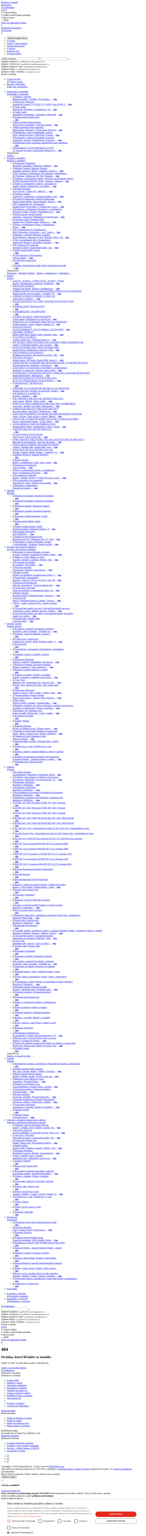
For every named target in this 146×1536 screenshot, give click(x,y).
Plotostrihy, (30, 780)
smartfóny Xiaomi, (47, 171)
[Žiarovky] (18, 1232)
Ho (55, 1046)
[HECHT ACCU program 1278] (28, 854)
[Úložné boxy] (20, 1283)
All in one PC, (19, 191)
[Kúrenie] (18, 1094)
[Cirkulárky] (19, 895)
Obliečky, (26, 1194)
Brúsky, (34, 1071)
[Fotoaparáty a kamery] (24, 137)
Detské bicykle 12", (40, 539)
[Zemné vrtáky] (20, 946)
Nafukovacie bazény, (22, 288)
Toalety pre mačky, (21, 616)
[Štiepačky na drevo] (23, 900)
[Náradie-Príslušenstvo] (24, 1099)
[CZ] (8, 1459)
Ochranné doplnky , (22, 759)
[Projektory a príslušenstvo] (26, 209)
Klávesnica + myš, (38, 232)
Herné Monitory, (20, 237)
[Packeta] (8, 1456)
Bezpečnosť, (28, 585)
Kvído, (43, 421)
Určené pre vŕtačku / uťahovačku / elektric (32, 1102)
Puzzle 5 (53, 360)
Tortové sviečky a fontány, (25, 703)
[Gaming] (18, 194)
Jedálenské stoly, (20, 1158)
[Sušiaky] (18, 721)
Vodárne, (44, 933)
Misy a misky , (36, 693)
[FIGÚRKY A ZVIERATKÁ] (27, 368)
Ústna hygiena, (20, 467)
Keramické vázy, (34, 682)
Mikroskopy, (38, 375)
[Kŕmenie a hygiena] (23, 552)
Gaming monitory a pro (47, 196)
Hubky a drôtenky (47, 733)
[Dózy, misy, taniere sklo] (25, 685)
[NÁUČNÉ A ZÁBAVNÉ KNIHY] (30, 419)
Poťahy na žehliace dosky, (25, 728)
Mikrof (52, 416)
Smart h (51, 201)
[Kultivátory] (19, 787)
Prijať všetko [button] (116, 1514)
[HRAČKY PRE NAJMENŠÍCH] (29, 403)
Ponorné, (36, 933)
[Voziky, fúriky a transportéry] (27, 976)
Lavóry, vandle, (46, 713)
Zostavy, (17, 1127)
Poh (53, 693)
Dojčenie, (26, 554)
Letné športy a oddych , (23, 299)
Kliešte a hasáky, (28, 1076)
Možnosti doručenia (10, 1436)
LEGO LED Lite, (33, 437)
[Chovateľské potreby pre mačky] (28, 613)
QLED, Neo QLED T (55, 104)
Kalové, (53, 933)
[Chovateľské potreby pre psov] (28, 608)
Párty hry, (44, 350)
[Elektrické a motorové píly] (26, 797)
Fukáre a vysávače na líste (19, 1056)
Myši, (15, 232)
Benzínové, (33, 774)
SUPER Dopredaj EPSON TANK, (29, 181)
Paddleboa (49, 283)
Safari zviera (50, 370)
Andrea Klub (13, 1380)
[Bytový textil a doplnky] (25, 1273)
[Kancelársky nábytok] (24, 1171)
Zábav (49, 421)
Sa (49, 109)
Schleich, (39, 370)
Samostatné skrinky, (42, 1138)
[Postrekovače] (20, 997)
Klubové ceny (13, 51)
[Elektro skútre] (20, 521)
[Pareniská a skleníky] (23, 956)
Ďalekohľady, (39, 140)
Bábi (55, 334)
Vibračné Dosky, (31, 1081)
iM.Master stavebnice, (23, 355)
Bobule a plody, (46, 641)
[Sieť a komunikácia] (23, 240)
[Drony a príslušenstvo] (24, 224)
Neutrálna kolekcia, (29, 600)
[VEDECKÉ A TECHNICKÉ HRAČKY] (33, 373)
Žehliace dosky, (44, 728)
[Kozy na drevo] (21, 910)
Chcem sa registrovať (10, 1491)
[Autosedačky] (20, 577)
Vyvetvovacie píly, (44, 780)
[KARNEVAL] (20, 393)
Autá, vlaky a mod (42, 462)
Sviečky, (17, 677)
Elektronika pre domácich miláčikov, (29, 938)
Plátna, (26, 212)
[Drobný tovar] (20, 1084)
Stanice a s (45, 222)
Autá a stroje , (19, 401)
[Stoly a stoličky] (21, 1156)
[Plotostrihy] (19, 782)
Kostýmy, (17, 396)
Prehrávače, (18, 109)
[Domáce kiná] (20, 117)
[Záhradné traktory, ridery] (25, 971)
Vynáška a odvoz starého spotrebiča (23, 1445)
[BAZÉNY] (19, 286)
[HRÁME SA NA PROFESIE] (27, 388)
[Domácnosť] (19, 465)
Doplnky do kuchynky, (40, 391)
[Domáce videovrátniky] (24, 1258)
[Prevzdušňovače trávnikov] (26, 792)
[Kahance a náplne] (22, 670)
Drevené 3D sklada (46, 442)
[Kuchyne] (18, 1130)
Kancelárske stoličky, (22, 1173)
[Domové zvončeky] (23, 1253)
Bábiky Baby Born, (22, 334)
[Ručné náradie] (20, 1074)
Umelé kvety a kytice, (23, 641)
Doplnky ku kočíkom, (23, 575)
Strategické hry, (20, 350)
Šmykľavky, (18, 1046)
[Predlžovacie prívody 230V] (26, 1243)
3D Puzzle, (31, 360)
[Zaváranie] (18, 716)
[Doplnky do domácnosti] (25, 756)
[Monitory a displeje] (23, 235)
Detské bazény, (41, 887)
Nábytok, (17, 585)
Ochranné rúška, (20, 1092)
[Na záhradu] (19, 475)
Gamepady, (27, 217)
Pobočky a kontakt (9, 2)
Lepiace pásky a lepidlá (41, 1086)
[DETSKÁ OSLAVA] (23, 450)
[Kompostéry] (20, 925)
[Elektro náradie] (21, 1069)
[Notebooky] (19, 163)
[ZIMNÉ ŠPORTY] (22, 455)
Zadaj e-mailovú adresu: (12, 1498)
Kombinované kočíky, (43, 575)
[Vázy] (16, 680)
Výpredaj (11, 41)
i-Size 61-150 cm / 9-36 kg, (34, 580)
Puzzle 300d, (43, 360)
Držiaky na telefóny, (44, 1107)
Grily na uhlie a (43, 943)
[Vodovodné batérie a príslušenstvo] (29, 1278)
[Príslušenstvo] (20, 1033)
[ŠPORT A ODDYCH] (24, 296)
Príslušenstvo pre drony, (30, 473)
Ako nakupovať (14, 1398)
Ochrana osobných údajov (19, 1393)
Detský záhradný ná (45, 324)
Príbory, (47, 693)
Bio (50, 560)
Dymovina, (18, 1097)
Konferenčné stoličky (42, 1173)
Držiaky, (34, 212)
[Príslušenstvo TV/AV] (24, 148)
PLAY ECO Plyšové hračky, (26, 380)
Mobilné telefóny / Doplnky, (26, 99)
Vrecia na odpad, (20, 739)
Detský (54, 391)
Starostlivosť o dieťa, (22, 483)
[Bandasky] (18, 1028)
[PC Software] (20, 245)
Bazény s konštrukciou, (43, 288)
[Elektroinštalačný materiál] (26, 1263)
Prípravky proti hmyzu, (35, 570)
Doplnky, (26, 396)
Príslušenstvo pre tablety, (39, 186)
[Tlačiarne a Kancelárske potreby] (28, 178)
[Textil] (17, 598)
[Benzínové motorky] (23, 511)
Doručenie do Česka (16, 1451)
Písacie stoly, (26, 1143)
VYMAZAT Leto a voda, (48, 478)
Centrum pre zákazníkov (18, 1406)
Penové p (49, 595)
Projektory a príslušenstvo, (36, 109)
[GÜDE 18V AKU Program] (26, 808)
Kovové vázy (48, 682)
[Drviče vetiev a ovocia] (24, 1038)
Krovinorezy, (19, 780)
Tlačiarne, (49, 181)
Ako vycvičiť (45, 345)
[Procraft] (18, 874)
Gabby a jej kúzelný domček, (26, 345)
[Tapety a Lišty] (20, 1207)
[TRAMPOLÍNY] (22, 311)
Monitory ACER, (36, 237)
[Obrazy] (17, 1202)
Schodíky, (47, 293)
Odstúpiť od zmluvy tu (17, 1390)
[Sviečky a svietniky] (23, 675)
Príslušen (49, 176)
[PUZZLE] (18, 357)
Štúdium (47, 166)
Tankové (58, 181)
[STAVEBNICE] (21, 352)
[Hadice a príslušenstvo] (24, 1002)
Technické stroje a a (41, 340)
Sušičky (11, 155)
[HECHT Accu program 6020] (27, 843)
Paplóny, (51, 1194)
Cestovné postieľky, (22, 590)
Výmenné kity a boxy (48, 207)
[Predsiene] (18, 1150)
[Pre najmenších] (21, 480)
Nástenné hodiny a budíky (43, 759)
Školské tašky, (28, 447)
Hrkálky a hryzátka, (33, 406)
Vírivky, (32, 478)
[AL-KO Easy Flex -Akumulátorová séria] (32, 828)
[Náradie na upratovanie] (24, 731)
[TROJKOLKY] (21, 383)
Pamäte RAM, (19, 207)
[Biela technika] (20, 122)
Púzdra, (24, 186)
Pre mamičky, (19, 565)
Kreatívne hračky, (21, 595)
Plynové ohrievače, (41, 1097)
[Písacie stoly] (20, 1166)
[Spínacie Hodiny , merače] (26, 1248)
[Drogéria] (18, 567)
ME (56, 355)
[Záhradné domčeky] (23, 1012)
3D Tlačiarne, (19, 176)
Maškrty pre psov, (40, 611)
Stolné (48, 1240)
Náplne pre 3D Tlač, (35, 176)
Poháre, (32, 452)
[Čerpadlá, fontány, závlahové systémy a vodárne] (36, 930)
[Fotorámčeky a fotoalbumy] (26, 649)
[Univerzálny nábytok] (23, 1181)
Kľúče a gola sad (44, 1076)
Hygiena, (17, 554)
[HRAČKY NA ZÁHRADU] (27, 322)
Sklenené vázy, (20, 682)
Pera (49, 447)
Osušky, (34, 1194)
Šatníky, (47, 1148)
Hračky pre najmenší (41, 483)
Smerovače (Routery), (23, 242)
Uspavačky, (18, 406)
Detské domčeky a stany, (24, 324)
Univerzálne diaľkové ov (44, 150)
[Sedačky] (18, 1161)
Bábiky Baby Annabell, (42, 334)
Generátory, (18, 1081)
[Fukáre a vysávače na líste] (26, 905)
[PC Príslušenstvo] (22, 230)
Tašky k (50, 232)
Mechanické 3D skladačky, (25, 442)
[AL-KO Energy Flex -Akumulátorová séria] (33, 833)
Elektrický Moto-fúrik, (23, 918)
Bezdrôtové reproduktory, (24, 114)
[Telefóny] (18, 97)
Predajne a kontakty (16, 1403)
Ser (52, 1127)
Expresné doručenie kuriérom (20, 1443)
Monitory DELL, (52, 237)
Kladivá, (17, 1076)
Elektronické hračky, (22, 375)
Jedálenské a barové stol (39, 1158)
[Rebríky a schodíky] (23, 1017)
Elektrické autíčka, (21, 529)
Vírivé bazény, (19, 319)
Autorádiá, (30, 1107)
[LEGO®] (18, 327)
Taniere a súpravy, (21, 693)
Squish (56, 426)
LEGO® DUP (57, 329)
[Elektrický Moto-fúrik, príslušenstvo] (30, 915)
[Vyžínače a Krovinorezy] (25, 777)
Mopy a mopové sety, (29, 733)
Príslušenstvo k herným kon (45, 217)
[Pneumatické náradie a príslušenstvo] (30, 1063)
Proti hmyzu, (40, 1230)
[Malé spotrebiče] (21, 127)
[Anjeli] (17, 644)
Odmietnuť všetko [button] (116, 1521)
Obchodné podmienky (17, 1385)
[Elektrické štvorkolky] (24, 496)
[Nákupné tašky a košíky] (25, 741)
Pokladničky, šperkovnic (42, 662)
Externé (49, 135)
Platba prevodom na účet (18, 1423)
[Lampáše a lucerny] (22, 654)
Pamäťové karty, (26, 135)
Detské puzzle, (19, 360)
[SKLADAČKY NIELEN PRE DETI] (31, 439)
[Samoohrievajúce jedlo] (24, 1222)
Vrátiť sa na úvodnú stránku (13, 1368)
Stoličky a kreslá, (43, 1127)
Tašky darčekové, (39, 667)
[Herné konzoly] (21, 214)
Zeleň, (36, 641)
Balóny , (40, 452)
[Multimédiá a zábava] (23, 132)
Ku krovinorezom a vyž (45, 1035)
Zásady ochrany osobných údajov (27, 1516)
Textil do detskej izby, (44, 585)
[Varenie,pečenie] (21, 695)
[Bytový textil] (20, 1191)
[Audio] (17, 112)
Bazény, (16, 283)
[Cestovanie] (19, 588)
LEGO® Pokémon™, (23, 329)
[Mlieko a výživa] (21, 557)
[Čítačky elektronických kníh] (27, 265)
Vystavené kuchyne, (40, 1133)
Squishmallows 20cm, (23, 426)
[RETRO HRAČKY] (23, 429)
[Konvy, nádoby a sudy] (24, 1023)
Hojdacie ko (45, 411)
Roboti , (30, 401)
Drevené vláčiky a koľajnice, (26, 411)
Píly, (15, 1071)
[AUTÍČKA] (19, 337)
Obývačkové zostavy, (23, 1138)
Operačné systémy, (21, 247)
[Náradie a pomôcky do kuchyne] (28, 705)
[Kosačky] (18, 772)
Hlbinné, (27, 933)
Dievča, (16, 600)
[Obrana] (17, 1115)
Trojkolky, (33, 544)
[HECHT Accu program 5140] (27, 859)
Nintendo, (17, 217)
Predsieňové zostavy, (22, 1153)
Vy (53, 293)
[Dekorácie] (19, 659)
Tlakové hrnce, (40, 698)
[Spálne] (17, 1145)
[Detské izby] (19, 1140)
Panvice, (51, 698)
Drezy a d (54, 1133)
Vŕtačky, (42, 1071)
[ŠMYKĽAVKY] (21, 306)
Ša (52, 590)
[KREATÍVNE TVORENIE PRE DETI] (32, 363)
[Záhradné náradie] (22, 987)
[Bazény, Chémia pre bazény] (27, 884)
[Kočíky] (17, 572)
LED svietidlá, (38, 1240)
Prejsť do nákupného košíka (13, 23)
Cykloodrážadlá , (21, 544)
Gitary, (16, 416)
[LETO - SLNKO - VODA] (26, 281)
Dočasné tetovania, (21, 365)
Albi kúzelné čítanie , (30, 421)
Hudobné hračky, (37, 595)
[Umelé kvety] (20, 639)
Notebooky (12, 273)
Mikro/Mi (51, 114)
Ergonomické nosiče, (41, 590)
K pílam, (30, 1035)
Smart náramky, (40, 201)
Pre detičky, (30, 565)
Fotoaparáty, (18, 140)
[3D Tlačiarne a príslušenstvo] (27, 173)
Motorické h (48, 406)
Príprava (52, 130)
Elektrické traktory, (38, 529)
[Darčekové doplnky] (23, 664)
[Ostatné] (17, 1048)
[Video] (17, 107)
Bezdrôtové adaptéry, (43, 242)
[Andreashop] (7, 7)
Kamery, (28, 140)
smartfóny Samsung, (22, 171)
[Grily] (16, 941)
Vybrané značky (14, 53)
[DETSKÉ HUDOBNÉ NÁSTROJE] (31, 414)
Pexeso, (16, 421)
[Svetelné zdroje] (21, 1237)
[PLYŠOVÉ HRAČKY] (24, 378)
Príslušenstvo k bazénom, (32, 283)
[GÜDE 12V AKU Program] (26, 803)
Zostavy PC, (32, 191)
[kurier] (8, 1461)
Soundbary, (41, 114)
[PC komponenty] (21, 204)
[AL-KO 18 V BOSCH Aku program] (31, 838)
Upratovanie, (19, 570)
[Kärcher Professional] (23, 869)
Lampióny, (50, 452)
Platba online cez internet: (18, 1426)
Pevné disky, (32, 207)
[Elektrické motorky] (23, 506)
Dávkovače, (33, 713)
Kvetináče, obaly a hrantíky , (26, 631)
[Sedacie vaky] (20, 1186)
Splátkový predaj (14, 1383)
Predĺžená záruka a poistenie (19, 1395)
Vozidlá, (24, 478)
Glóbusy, (17, 447)
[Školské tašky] (20, 618)
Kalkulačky (64, 273)
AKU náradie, (23, 1071)
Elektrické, (44, 774)
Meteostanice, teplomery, (24, 130)
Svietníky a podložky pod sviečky (36, 677)
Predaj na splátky (14, 1420)
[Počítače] (18, 189)
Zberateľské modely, (22, 488)
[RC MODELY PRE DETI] (26, 398)
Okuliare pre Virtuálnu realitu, (26, 222)
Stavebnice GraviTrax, (43, 355)
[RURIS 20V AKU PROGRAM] (28, 818)
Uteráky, (42, 1194)
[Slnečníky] (18, 1212)
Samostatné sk (47, 1153)
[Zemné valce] (20, 890)
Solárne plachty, (20, 293)
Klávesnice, (23, 232)
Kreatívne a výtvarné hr (41, 365)
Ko (52, 1138)
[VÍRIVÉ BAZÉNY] (23, 316)
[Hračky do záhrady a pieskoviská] (29, 1043)
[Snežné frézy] (20, 920)
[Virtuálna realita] (21, 219)
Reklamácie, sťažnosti (17, 1388)
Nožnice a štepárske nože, (24, 989)
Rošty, (23, 1148)
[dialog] (73, 1517)
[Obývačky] (19, 1135)
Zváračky (50, 1071)
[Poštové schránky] (22, 1007)
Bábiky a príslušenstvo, (23, 462)
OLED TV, (39, 104)
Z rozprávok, (29, 370)
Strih (48, 938)
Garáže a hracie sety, (22, 340)
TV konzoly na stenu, (23, 150)
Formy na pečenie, (45, 708)
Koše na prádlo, (20, 713)
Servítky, (17, 452)
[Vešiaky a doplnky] (22, 1176)
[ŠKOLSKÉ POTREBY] (25, 444)
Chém (51, 887)
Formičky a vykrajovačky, (25, 708)
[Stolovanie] (19, 690)
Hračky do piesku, (44, 1046)
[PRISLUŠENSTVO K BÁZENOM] (30, 291)
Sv (56, 452)
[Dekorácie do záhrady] (24, 966)
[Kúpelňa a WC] (21, 710)
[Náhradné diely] (21, 762)
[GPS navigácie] (21, 255)
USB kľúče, (40, 135)
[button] (49, 1532)
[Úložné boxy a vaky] (23, 746)
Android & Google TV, (23, 104)
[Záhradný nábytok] (22, 1125)
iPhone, (35, 171)
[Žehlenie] (18, 726)
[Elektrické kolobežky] (24, 501)
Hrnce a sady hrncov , (23, 698)
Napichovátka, (44, 703)
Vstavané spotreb (44, 125)
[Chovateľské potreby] (23, 936)
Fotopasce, (50, 140)
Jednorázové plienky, (40, 554)
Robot (52, 774)
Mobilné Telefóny (27, 273)
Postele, (16, 1143)
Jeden (53, 554)
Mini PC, (42, 191)
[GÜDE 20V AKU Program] (26, 813)
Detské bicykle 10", (22, 539)
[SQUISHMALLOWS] (24, 424)
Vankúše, (17, 1194)
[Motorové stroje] (21, 1079)
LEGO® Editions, (41, 329)
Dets (51, 350)
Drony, (16, 227)
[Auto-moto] (19, 1104)
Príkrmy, (44, 560)
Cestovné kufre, (20, 621)
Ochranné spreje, (20, 1117)
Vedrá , (16, 733)
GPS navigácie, (20, 258)
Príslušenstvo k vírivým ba (38, 319)
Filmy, (16, 135)
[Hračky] (17, 460)
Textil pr (51, 600)
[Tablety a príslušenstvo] (24, 183)
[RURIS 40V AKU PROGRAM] (28, 823)
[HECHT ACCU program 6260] (28, 864)
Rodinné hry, (33, 350)
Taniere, (25, 452)
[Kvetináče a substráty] (24, 629)
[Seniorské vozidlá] (22, 516)
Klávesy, (23, 416)
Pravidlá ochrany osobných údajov (74, 1469)
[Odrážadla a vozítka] (23, 542)
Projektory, (18, 212)
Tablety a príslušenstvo (47, 273)
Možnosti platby (8, 1411)
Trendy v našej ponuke (17, 43)
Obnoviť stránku (9, 1477)
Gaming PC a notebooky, (24, 196)
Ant (50, 247)
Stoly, (32, 1127)
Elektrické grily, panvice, (24, 943)
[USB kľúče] (19, 260)
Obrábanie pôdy (44, 989)
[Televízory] (19, 102)
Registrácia (6, 5)
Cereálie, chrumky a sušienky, (26, 560)
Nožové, (17, 1040)
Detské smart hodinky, (23, 201)
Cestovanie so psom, (22, 611)
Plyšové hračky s (47, 380)
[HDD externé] (20, 250)
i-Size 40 (51, 580)
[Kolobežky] (19, 531)
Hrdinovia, (18, 370)
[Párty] (16, 700)
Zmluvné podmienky (122, 1469)
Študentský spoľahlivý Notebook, (28, 166)
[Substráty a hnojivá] (23, 634)
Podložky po (45, 631)
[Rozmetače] (19, 951)
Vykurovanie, (42, 130)
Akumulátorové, (20, 774)
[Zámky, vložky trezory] (24, 1268)
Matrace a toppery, (35, 1148)
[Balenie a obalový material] (26, 751)
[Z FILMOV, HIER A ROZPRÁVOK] (31, 342)
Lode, (43, 401)
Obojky (52, 611)
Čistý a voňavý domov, (23, 1230)
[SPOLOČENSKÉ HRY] (25, 347)
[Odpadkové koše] (22, 736)
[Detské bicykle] (21, 536)
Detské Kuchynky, (21, 391)
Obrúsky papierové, (22, 667)
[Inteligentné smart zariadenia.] (27, 143)
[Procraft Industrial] (22, 879)
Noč (53, 1148)
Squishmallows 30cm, (43, 426)
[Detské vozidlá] (21, 526)
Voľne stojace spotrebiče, (24, 125)
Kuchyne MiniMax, (22, 1133)
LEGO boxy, (19, 437)
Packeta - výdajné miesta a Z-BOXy (23, 1448)
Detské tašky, (41, 447)
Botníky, (36, 1153)
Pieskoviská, (30, 1046)
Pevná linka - (45, 99)
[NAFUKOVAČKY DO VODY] (29, 301)
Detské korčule (45, 544)
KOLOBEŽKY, (20, 534)
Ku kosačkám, (19, 1035)
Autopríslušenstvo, (21, 1086)
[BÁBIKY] (18, 332)
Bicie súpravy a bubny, (38, 416)
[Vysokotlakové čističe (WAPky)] (28, 982)
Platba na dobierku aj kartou (19, 1418)
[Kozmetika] (19, 562)
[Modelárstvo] (20, 485)
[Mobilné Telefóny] (22, 168)
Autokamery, (19, 1107)
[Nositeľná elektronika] (24, 199)
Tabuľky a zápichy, (22, 662)
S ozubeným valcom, (30, 1040)
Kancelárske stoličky (41, 1143)
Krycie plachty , (35, 293)
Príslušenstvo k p (46, 212)
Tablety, (16, 186)
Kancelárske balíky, (39, 247)
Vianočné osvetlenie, (22, 1240)
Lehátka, (25, 1127)
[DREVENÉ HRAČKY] (25, 409)
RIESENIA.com (56, 1466)
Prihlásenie (6, 28)
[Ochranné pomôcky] (23, 992)
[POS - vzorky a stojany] (24, 603)
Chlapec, (42, 600)
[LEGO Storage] (21, 434)
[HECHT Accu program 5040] (27, 849)
